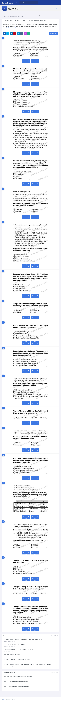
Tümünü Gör (54, 636)
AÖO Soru (4, 15)
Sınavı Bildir (54, 33)
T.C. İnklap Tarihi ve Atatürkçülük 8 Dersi (27, 15)
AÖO (4, 699)
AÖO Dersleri (12, 15)
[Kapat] (1, 8)
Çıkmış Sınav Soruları (44, 15)
